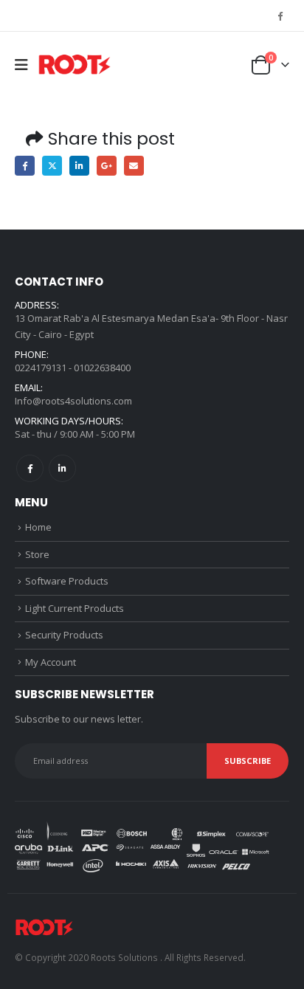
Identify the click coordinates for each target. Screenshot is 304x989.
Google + (107, 166)
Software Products (66, 580)
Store (37, 554)
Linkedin (62, 468)
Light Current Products (74, 608)
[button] (26, 64)
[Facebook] (279, 15)
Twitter (52, 166)
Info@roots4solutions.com (73, 400)
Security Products (64, 634)
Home (38, 527)
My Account (50, 662)
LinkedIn (79, 166)
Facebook (25, 166)
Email (134, 166)
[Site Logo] (74, 65)
